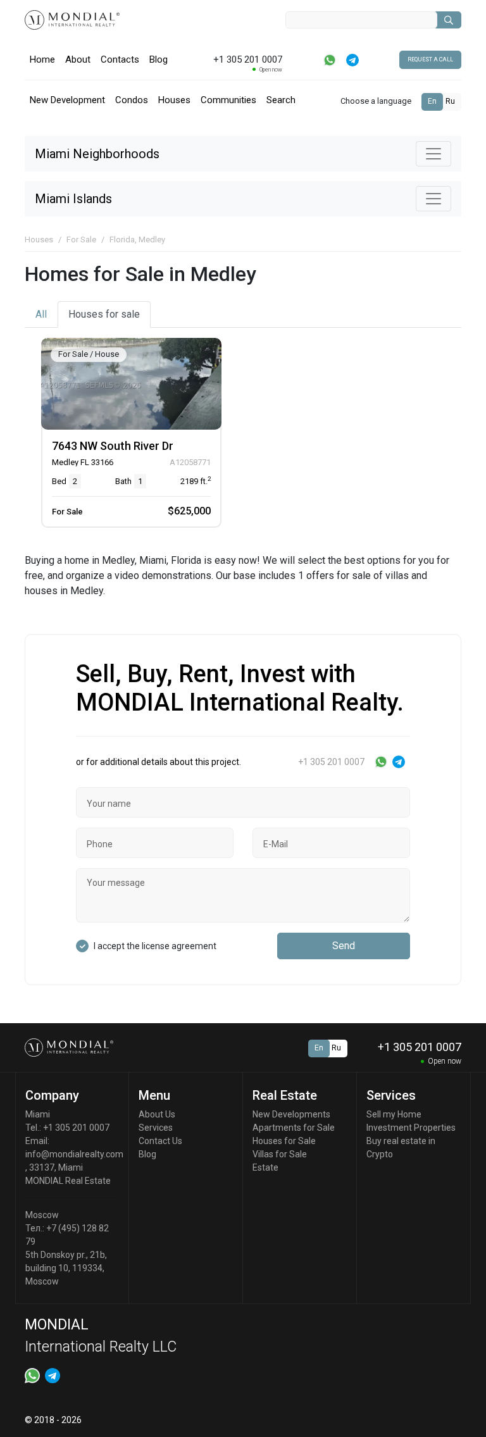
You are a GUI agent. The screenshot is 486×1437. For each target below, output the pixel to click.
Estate (265, 1167)
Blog (158, 59)
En (432, 101)
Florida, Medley (137, 239)
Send (343, 946)
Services (156, 1128)
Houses (174, 100)
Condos (131, 100)
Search (281, 100)
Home (42, 59)
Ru (450, 101)
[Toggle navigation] (433, 153)
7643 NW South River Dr (112, 445)
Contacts (120, 59)
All (41, 314)
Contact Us (160, 1141)
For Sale (81, 239)
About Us (157, 1114)
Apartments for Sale (293, 1128)
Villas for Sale (279, 1154)
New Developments (291, 1114)
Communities (228, 100)
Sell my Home (393, 1114)
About (77, 59)
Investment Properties (411, 1128)
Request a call (430, 59)
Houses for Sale (284, 1141)
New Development (67, 100)
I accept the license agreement (155, 946)
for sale (104, 314)
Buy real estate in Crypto (400, 1147)
